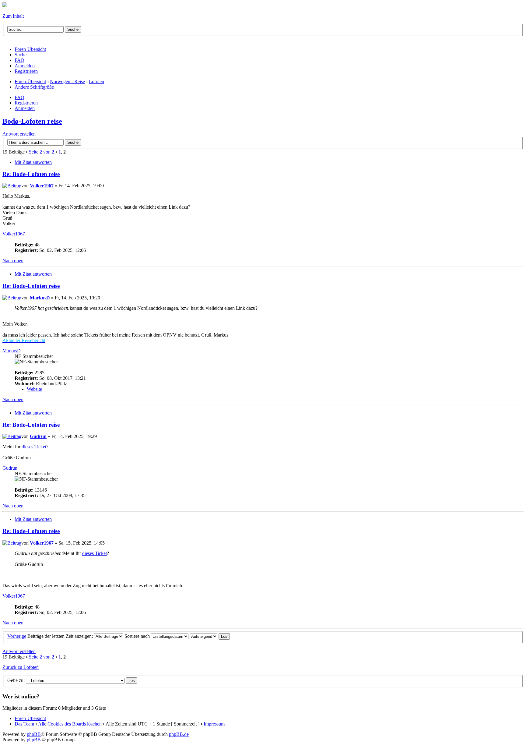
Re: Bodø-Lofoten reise (31, 174)
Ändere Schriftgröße (34, 87)
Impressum (214, 723)
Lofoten (96, 81)
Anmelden (25, 108)
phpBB (34, 734)
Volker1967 (42, 185)
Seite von (41, 151)
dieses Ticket (34, 446)
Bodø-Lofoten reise (32, 121)
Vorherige (16, 636)
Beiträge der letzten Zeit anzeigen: (60, 636)
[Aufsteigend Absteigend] (210, 636)
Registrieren (26, 102)
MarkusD (40, 297)
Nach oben (12, 260)
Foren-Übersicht (30, 81)
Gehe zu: (16, 680)
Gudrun (38, 436)
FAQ (19, 97)
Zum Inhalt (13, 16)
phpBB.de (179, 734)
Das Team (24, 723)
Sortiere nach (137, 636)
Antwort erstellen (19, 133)
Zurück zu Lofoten (20, 667)
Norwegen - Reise (67, 81)
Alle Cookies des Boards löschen (70, 723)
